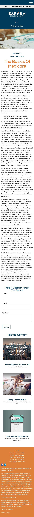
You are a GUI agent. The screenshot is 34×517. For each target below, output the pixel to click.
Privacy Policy (5, 512)
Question (5, 313)
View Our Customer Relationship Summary (17, 6)
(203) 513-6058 (18, 26)
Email (5, 303)
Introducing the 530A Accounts (17, 365)
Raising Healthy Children (17, 400)
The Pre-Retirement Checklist (17, 436)
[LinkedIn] (15, 22)
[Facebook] (17, 22)
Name (5, 293)
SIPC (20, 504)
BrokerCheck (10, 470)
